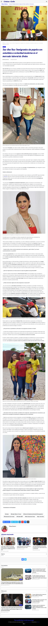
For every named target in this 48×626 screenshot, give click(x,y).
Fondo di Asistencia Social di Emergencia (33, 514)
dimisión (5, 176)
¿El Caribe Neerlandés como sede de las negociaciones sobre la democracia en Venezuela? (40, 547)
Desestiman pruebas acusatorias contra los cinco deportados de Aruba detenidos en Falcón (39, 600)
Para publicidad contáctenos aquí (24, 620)
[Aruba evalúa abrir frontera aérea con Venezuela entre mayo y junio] (24, 541)
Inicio (4, 43)
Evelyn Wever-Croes (16, 514)
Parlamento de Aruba (9, 516)
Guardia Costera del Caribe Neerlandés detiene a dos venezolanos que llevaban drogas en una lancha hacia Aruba (12, 609)
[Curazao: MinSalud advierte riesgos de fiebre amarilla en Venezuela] (28, 596)
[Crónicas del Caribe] (9, 1)
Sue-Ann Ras (41, 516)
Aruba (7, 514)
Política (7, 43)
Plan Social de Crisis (30, 516)
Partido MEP (20, 516)
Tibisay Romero (6, 59)
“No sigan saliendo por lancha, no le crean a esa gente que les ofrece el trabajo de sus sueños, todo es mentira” (39, 576)
